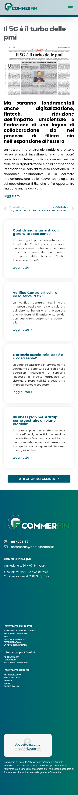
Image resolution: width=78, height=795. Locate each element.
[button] (70, 7)
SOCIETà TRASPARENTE (15, 639)
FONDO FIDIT (10, 660)
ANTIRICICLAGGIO (12, 642)
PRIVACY (8, 680)
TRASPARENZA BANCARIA (16, 634)
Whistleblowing (12, 678)
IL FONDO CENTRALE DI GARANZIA (20, 631)
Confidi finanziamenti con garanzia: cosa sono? (36, 232)
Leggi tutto (12, 196)
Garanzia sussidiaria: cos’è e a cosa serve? (38, 356)
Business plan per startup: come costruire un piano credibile (35, 420)
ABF (6, 636)
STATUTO (8, 683)
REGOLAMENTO (11, 657)
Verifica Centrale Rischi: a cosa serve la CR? (35, 294)
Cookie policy (11, 686)
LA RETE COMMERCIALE (15, 645)
